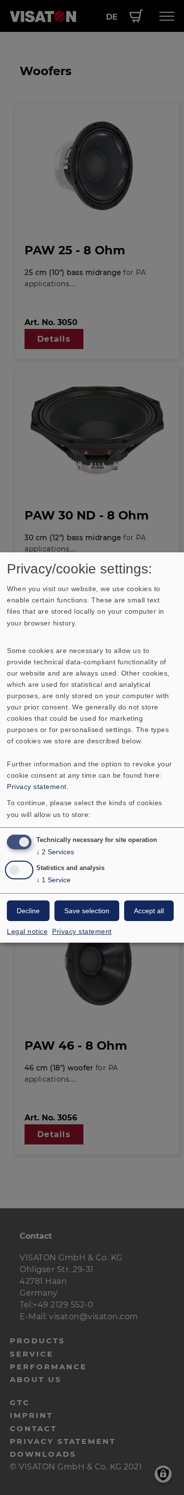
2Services (55, 852)
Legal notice (27, 931)
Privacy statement (37, 786)
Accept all (149, 911)
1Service (53, 880)
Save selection (86, 911)
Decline (28, 911)
